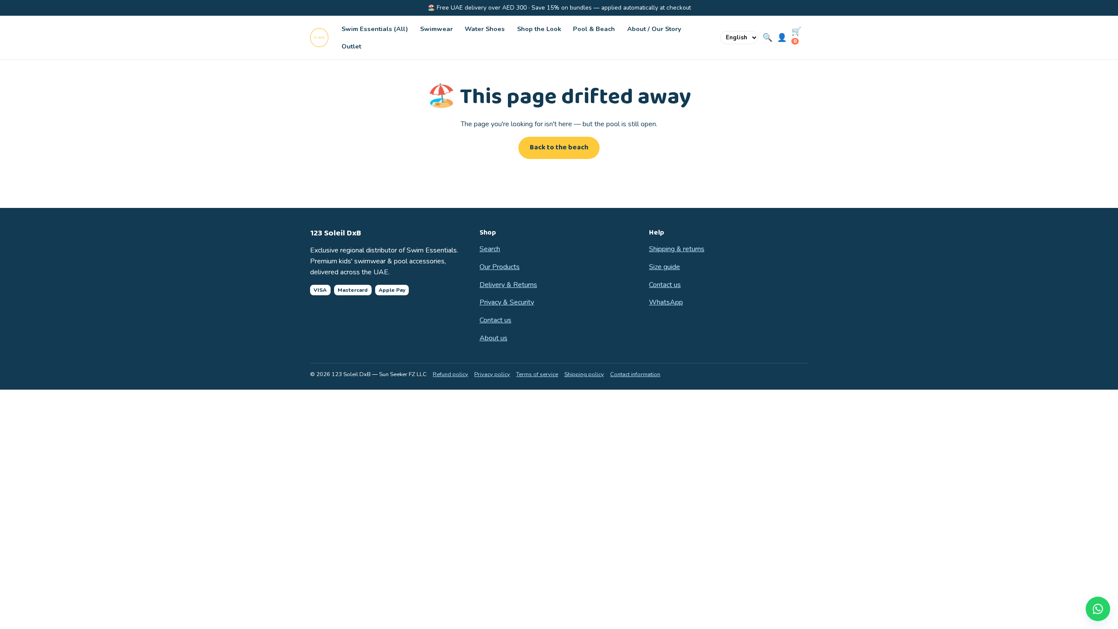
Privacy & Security (507, 302)
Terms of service (537, 374)
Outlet (351, 46)
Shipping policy (584, 374)
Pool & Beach (594, 28)
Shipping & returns (676, 249)
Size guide (664, 267)
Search (490, 249)
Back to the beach (559, 147)
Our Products (500, 267)
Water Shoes (485, 28)
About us (493, 338)
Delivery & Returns (508, 285)
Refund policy (450, 374)
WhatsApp (666, 302)
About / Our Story (654, 28)
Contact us (495, 320)
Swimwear (436, 28)
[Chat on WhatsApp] (1098, 609)
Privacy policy (492, 374)
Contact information (635, 374)
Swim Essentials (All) (375, 28)
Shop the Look (539, 28)
